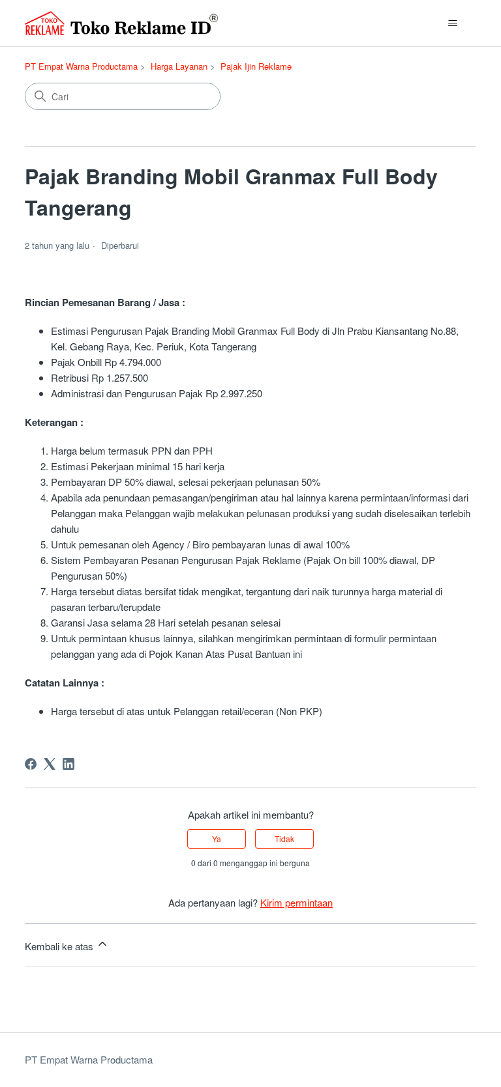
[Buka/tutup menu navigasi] (453, 23)
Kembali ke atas (60, 946)
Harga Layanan (179, 66)
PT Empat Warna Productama (81, 66)
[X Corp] (49, 764)
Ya (216, 838)
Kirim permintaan (296, 902)
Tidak (284, 838)
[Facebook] (31, 764)
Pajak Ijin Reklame (256, 66)
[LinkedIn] (68, 764)
